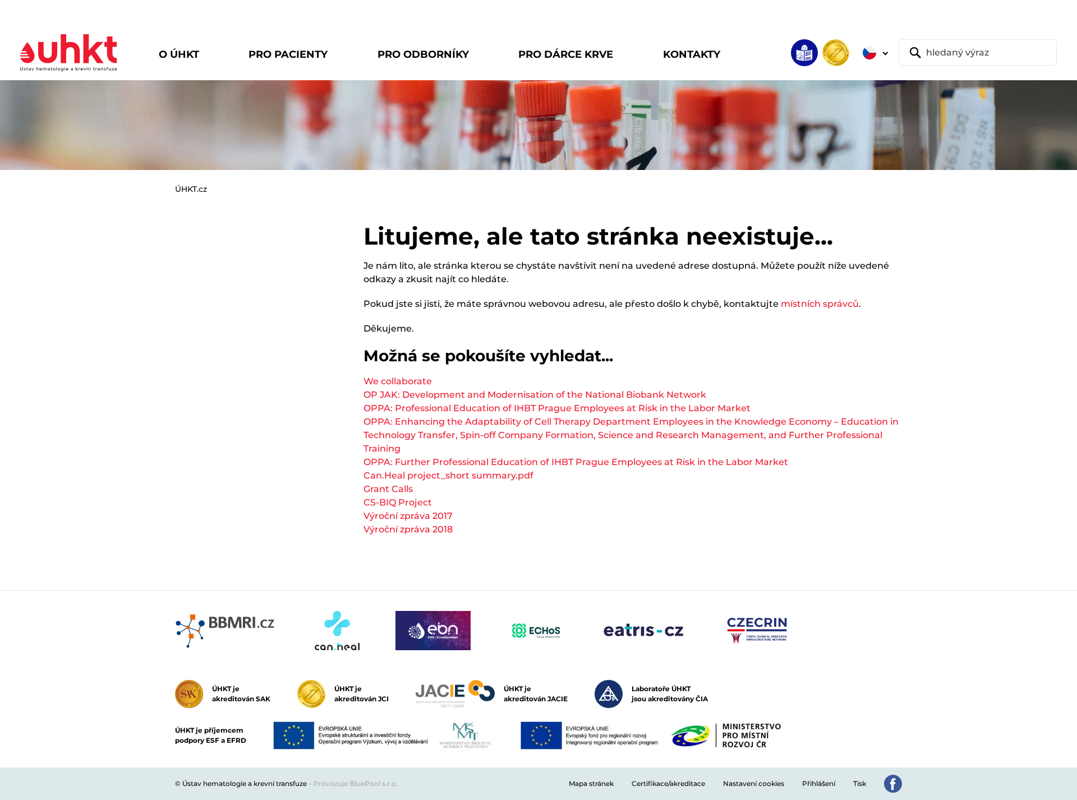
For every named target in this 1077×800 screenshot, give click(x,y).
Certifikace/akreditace (668, 783)
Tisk (859, 783)
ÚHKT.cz (191, 189)
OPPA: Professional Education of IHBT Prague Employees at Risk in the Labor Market (557, 408)
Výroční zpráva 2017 (408, 516)
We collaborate (397, 381)
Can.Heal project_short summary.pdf (448, 475)
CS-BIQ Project (397, 502)
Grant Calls (388, 489)
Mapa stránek (591, 783)
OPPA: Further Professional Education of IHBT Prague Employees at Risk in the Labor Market (575, 462)
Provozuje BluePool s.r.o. (356, 783)
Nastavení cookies (753, 783)
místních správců (820, 303)
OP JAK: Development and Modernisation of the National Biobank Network (534, 394)
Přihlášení (818, 783)
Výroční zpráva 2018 (408, 529)
